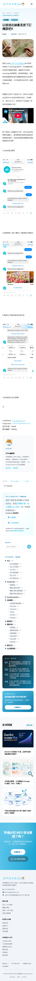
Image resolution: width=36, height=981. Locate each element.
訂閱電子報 (21, 504)
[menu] (32, 4)
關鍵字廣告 (5, 907)
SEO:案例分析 (14, 578)
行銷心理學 (13, 636)
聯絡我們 (5, 955)
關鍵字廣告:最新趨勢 (16, 590)
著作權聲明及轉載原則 (18, 531)
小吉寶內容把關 (7, 944)
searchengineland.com (21, 423)
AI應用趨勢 (13, 633)
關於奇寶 (5, 949)
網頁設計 (10, 621)
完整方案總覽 (6, 913)
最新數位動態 (14, 630)
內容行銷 (13, 641)
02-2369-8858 (19, 859)
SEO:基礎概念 (14, 564)
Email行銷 (13, 639)
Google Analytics (13, 597)
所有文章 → (30, 725)
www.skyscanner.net (18, 420)
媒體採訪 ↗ (5, 963)
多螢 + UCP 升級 (7, 910)
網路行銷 (10, 624)
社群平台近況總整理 (17, 63)
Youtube (13, 614)
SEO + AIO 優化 (7, 905)
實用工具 (10, 645)
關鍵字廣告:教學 (15, 587)
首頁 (3, 13)
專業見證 (5, 923)
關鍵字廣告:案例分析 (16, 593)
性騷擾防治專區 (27, 963)
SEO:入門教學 (14, 566)
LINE (27, 481)
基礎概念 (13, 585)
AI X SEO (13, 569)
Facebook (14, 20)
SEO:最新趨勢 (14, 572)
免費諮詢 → (18, 707)
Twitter (12, 612)
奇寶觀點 (13, 627)
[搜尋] (29, 547)
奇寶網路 (13, 517)
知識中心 (9, 13)
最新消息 (5, 928)
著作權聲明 (5, 966)
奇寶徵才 (5, 952)
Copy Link (9, 486)
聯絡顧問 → (16, 468)
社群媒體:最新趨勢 (16, 603)
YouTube (24, 977)
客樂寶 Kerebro (7, 947)
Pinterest (13, 617)
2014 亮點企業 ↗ (15, 963)
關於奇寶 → (9, 468)
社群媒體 (16, 13)
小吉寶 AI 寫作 (7, 941)
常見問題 (5, 931)
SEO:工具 (13, 575)
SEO (8, 560)
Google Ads (11, 582)
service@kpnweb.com (12, 892)
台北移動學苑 (14, 523)
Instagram (13, 609)
